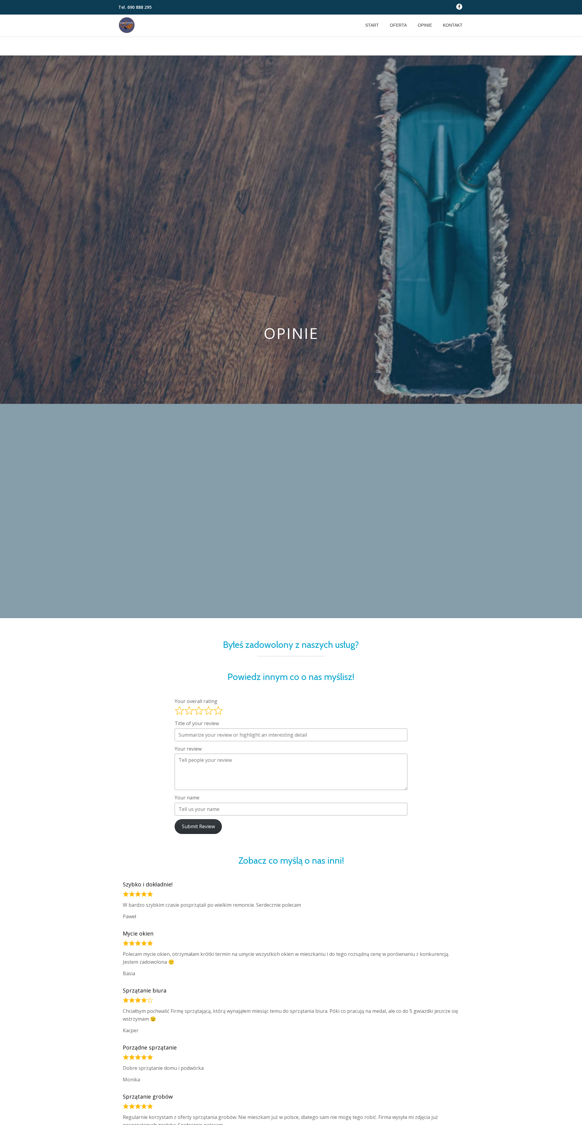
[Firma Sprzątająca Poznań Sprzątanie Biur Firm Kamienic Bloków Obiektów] (127, 25)
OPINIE (425, 25)
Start (372, 25)
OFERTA (398, 25)
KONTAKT (453, 25)
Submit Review (198, 826)
